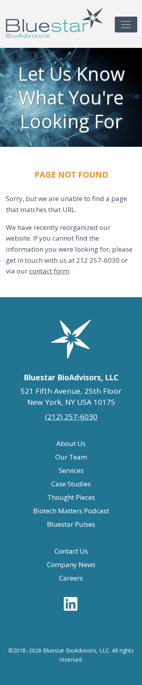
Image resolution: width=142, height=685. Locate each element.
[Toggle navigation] (126, 25)
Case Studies (71, 483)
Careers (71, 578)
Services (71, 470)
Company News (71, 564)
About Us (71, 443)
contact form (49, 270)
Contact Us (71, 551)
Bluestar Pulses (71, 524)
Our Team (71, 456)
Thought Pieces (71, 497)
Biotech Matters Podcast (71, 510)
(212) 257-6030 (71, 417)
